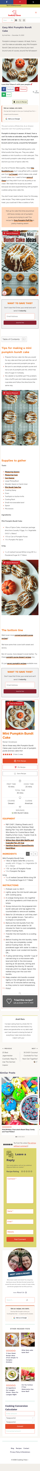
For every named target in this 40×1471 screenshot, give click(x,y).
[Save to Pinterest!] (11, 233)
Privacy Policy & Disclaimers (20, 1452)
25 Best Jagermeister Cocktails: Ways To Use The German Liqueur (9, 1057)
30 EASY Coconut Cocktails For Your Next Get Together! (30, 1054)
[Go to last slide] (2, 1106)
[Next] (37, 1106)
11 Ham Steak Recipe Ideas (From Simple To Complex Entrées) (12, 1357)
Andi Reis (7, 35)
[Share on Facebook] (6, 2)
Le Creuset (13, 174)
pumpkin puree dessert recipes (18, 657)
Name (10, 1211)
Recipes (19, 1448)
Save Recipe (21, 773)
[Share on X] (33, 2)
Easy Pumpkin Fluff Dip (23, 220)
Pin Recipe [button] (21, 767)
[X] (20, 20)
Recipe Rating (13, 1171)
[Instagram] (24, 20)
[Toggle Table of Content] (22, 339)
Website (10, 1232)
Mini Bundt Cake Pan (13, 487)
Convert (20, 1426)
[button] (4, 754)
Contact (26, 1448)
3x (35, 854)
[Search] (27, 1300)
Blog (12, 1448)
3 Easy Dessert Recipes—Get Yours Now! (20, 4)
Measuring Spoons (12, 472)
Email (10, 1221)
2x (31, 854)
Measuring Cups (11, 475)
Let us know (18, 1003)
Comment (11, 1179)
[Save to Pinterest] (20, 2)
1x (28, 854)
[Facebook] (16, 20)
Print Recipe (21, 761)
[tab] (16, 1136)
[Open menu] (36, 12)
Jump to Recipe (21, 102)
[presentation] (20, 1101)
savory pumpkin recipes (16, 663)
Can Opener (9, 478)
